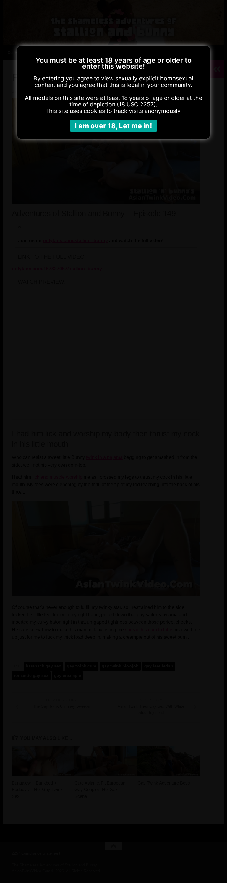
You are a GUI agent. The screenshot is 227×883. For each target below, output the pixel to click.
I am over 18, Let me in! (113, 126)
